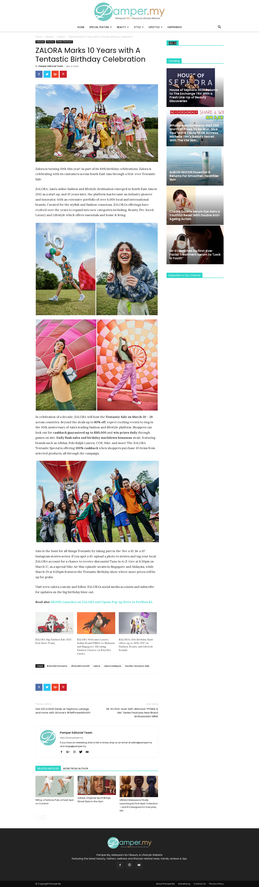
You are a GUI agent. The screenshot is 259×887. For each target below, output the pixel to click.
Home (80, 27)
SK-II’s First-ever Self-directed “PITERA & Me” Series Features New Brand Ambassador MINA (132, 712)
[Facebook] (63, 752)
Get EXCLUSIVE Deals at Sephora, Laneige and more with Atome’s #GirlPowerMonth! (62, 710)
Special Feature (99, 27)
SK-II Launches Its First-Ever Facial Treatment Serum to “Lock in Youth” (195, 254)
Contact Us (200, 883)
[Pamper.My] (129, 11)
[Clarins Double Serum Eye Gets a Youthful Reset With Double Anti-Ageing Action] (195, 205)
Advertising (184, 883)
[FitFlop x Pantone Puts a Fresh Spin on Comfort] (54, 786)
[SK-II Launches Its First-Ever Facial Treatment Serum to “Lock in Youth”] (195, 244)
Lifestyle (154, 27)
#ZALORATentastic (57, 666)
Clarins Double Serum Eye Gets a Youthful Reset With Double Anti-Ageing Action (194, 215)
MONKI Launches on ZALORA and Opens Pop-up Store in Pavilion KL (102, 602)
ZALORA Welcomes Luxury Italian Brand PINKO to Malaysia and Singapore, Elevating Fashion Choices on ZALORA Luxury (96, 646)
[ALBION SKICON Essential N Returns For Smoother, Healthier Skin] (195, 166)
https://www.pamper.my (71, 737)
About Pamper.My (165, 883)
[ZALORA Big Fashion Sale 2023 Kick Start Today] (54, 623)
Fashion (61, 36)
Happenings (175, 27)
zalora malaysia (112, 666)
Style (137, 27)
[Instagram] (76, 752)
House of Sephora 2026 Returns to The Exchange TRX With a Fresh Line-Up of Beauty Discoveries (193, 95)
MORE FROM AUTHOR (75, 768)
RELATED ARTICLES (48, 768)
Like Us (173, 43)
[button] (219, 27)
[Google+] (69, 752)
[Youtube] (88, 752)
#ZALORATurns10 (80, 666)
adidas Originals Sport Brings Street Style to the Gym (94, 799)
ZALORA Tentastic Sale (137, 666)
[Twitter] (82, 752)
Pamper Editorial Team (50, 66)
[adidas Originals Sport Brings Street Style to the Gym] (97, 785)
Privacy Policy (216, 883)
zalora (96, 666)
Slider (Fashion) (64, 41)
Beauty (121, 27)
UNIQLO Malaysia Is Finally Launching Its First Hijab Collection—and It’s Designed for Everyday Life (139, 805)
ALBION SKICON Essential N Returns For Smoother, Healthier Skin (194, 176)
